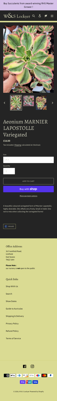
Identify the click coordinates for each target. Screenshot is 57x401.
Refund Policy (12, 331)
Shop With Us (12, 286)
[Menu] (52, 16)
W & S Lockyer (24, 391)
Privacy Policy (12, 323)
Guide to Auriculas (14, 308)
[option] (16, 102)
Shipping (17, 145)
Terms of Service (13, 338)
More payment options (28, 196)
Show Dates (11, 301)
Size (4, 155)
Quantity (6, 166)
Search (9, 294)
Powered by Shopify (37, 391)
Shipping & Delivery (15, 316)
